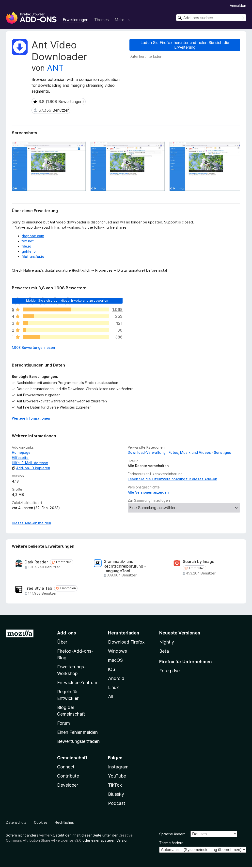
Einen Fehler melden (77, 732)
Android (116, 678)
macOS (115, 660)
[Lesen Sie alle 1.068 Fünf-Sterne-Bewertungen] (66, 309)
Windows (117, 651)
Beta (164, 651)
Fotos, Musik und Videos (190, 452)
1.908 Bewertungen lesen (33, 347)
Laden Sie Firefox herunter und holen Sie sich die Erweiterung (185, 45)
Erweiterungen (75, 19)
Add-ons (66, 632)
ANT (55, 68)
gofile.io (29, 251)
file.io (26, 246)
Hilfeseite (20, 458)
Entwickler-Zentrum (77, 682)
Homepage (21, 452)
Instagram (118, 766)
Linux (113, 687)
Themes (101, 19)
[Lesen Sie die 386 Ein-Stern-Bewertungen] (66, 337)
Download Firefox (126, 642)
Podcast (116, 803)
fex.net (28, 241)
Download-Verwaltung (147, 452)
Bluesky (116, 794)
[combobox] (211, 17)
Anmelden (238, 5)
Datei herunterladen (145, 56)
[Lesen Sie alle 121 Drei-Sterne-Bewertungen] (66, 323)
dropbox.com (33, 236)
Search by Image (198, 561)
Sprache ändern (172, 834)
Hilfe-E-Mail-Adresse (30, 463)
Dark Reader (36, 562)
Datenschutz (16, 822)
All (110, 696)
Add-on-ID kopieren (33, 468)
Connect (66, 766)
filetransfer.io (33, 256)
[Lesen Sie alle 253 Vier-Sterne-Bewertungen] (66, 316)
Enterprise (169, 670)
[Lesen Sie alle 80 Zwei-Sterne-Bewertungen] (66, 330)
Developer (67, 785)
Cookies (40, 822)
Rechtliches (64, 822)
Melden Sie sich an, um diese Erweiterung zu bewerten (67, 300)
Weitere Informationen (31, 418)
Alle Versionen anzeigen (148, 492)
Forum (63, 723)
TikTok (115, 785)
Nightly (166, 642)
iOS (111, 669)
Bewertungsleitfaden (78, 741)
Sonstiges (222, 452)
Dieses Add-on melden (31, 523)
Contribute (68, 776)
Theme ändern (171, 843)
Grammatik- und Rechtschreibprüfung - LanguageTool (125, 566)
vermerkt (46, 835)
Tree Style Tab (38, 588)
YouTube (117, 776)
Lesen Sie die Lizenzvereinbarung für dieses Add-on (172, 479)
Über (62, 642)
